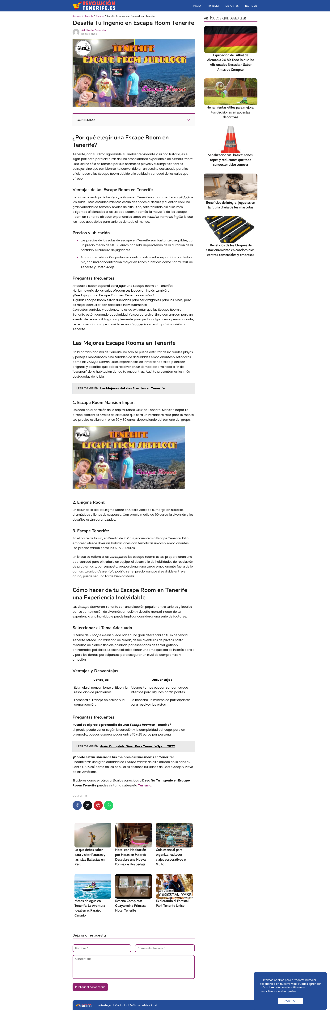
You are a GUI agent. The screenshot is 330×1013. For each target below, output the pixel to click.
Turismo (213, 6)
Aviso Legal (105, 1005)
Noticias (251, 6)
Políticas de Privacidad (143, 1005)
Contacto (120, 1005)
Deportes (232, 6)
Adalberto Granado (93, 30)
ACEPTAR (290, 1001)
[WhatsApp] (108, 805)
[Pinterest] (98, 805)
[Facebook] (77, 805)
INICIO (197, 6)
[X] (87, 805)
